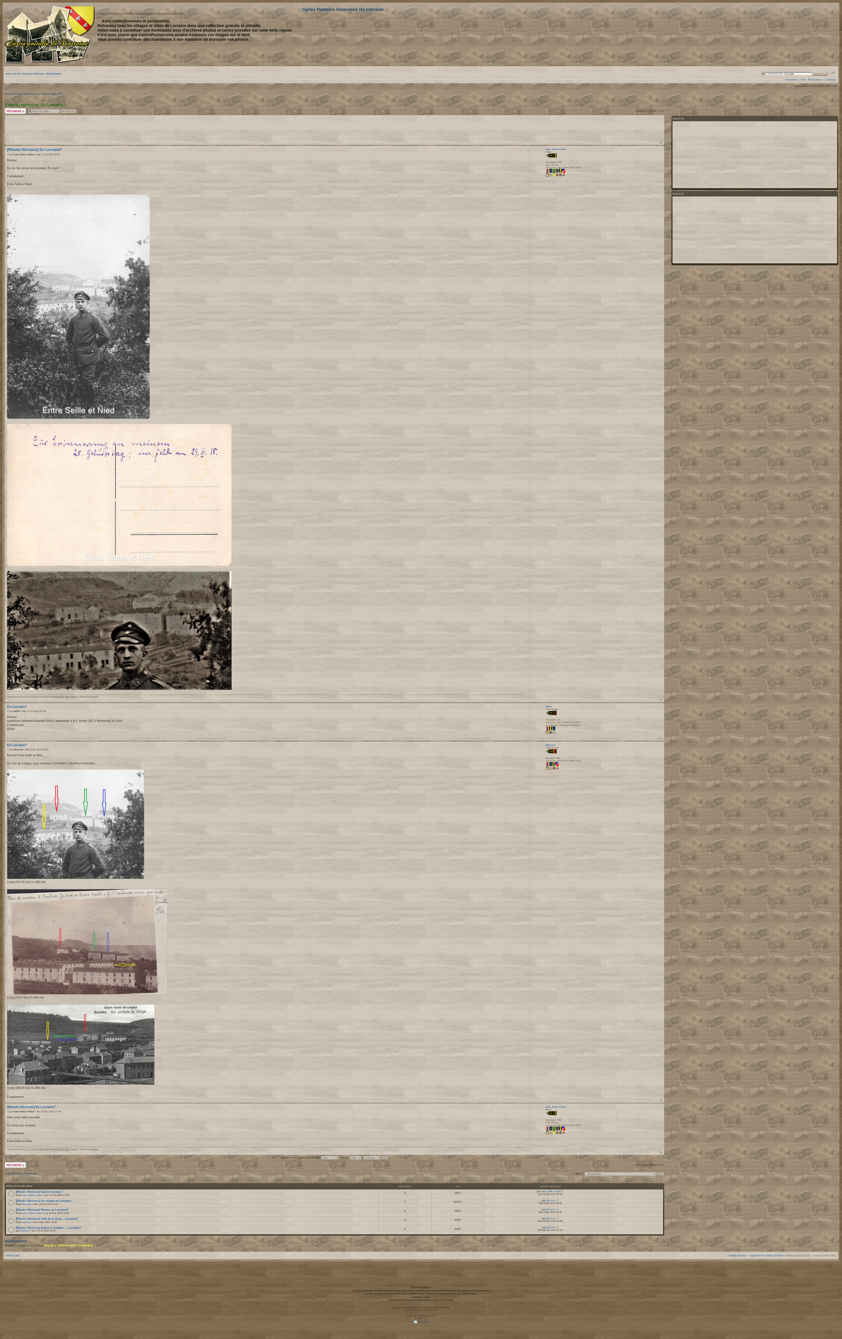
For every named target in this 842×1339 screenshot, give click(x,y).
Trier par (345, 1157)
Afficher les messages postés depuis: (300, 1157)
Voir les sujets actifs (52, 94)
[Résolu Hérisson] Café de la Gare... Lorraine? (47, 1218)
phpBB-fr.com (428, 1316)
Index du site (13, 73)
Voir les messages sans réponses (22, 94)
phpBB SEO (421, 1318)
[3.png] (81, 1044)
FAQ (803, 79)
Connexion (830, 79)
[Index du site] (50, 35)
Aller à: (579, 1173)
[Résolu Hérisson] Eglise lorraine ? (39, 1191)
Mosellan (26, 1204)
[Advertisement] (801, 34)
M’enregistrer (815, 79)
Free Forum (431, 1310)
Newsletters (791, 79)
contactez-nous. (421, 1297)
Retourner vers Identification (22, 1173)
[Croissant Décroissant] (376, 1157)
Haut (661, 142)
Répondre (10, 109)
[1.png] (75, 824)
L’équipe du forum (738, 1255)
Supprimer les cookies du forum (766, 1255)
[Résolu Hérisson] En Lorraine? (34, 150)
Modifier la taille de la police (833, 73)
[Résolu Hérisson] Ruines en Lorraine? (42, 1209)
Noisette (24, 1230)
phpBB (411, 1307)
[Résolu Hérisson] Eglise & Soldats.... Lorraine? (48, 1227)
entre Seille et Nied (24, 154)
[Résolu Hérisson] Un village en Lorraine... (44, 1200)
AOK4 (17, 711)
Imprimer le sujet (763, 73)
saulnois (26, 1222)
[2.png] (87, 942)
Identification (53, 73)
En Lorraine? (17, 706)
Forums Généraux (33, 73)
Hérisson (18, 749)
